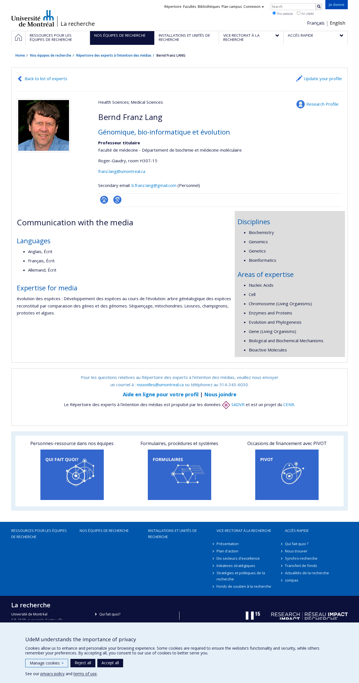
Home (20, 55)
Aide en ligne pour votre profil (161, 394)
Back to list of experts (46, 78)
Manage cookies (47, 663)
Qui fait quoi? (109, 614)
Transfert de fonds (301, 565)
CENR (288, 404)
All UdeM (307, 13)
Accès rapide (297, 530)
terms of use (85, 673)
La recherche (78, 24)
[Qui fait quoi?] (72, 475)
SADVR (237, 404)
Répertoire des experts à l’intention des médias (113, 55)
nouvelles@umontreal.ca (160, 384)
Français (316, 23)
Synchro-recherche (301, 558)
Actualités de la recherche (307, 572)
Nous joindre (220, 394)
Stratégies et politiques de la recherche (241, 576)
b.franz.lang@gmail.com (154, 185)
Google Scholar (117, 199)
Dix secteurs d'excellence (238, 558)
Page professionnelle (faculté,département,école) (104, 199)
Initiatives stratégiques (236, 565)
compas (291, 580)
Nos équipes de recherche (50, 55)
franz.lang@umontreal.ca (121, 171)
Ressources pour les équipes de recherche (39, 533)
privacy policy (52, 673)
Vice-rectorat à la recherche (244, 530)
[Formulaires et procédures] (179, 475)
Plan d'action (227, 551)
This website (284, 13)
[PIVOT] (287, 475)
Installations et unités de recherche (172, 533)
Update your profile (323, 78)
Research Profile (322, 104)
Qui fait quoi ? (296, 543)
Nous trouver (296, 551)
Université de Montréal (32, 18)
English (337, 23)
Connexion (252, 6)
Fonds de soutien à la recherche (244, 586)
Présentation (228, 543)
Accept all (110, 662)
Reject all (83, 662)
